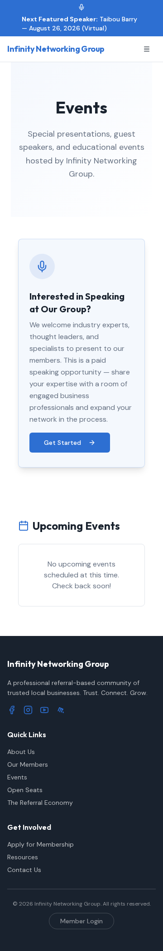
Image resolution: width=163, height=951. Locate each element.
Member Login (81, 921)
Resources (22, 857)
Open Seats (25, 790)
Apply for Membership (40, 844)
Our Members (27, 764)
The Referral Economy (40, 802)
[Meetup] (60, 709)
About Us (21, 752)
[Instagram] (28, 709)
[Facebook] (11, 709)
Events (17, 777)
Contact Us (24, 870)
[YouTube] (44, 709)
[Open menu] (147, 49)
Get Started (62, 443)
